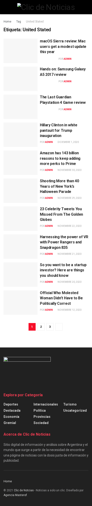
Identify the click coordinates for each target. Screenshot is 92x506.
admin (67, 59)
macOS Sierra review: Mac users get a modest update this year (63, 46)
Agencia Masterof (15, 495)
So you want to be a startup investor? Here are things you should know (63, 270)
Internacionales (45, 404)
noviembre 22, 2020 (69, 226)
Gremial (10, 423)
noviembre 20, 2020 (69, 282)
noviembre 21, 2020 (69, 254)
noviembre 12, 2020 (69, 310)
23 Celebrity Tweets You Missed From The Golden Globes (61, 214)
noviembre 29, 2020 (69, 198)
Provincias (41, 417)
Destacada (12, 410)
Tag (18, 21)
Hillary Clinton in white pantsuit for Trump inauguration (58, 130)
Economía (11, 417)
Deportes (11, 404)
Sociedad (41, 423)
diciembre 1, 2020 (68, 142)
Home (7, 21)
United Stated (35, 21)
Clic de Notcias (24, 490)
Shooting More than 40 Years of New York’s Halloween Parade (59, 186)
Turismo (70, 404)
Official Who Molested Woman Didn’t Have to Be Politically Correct (61, 298)
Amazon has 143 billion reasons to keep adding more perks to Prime (60, 158)
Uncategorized (75, 410)
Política (39, 410)
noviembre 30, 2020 (69, 170)
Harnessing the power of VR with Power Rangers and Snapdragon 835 (64, 242)
